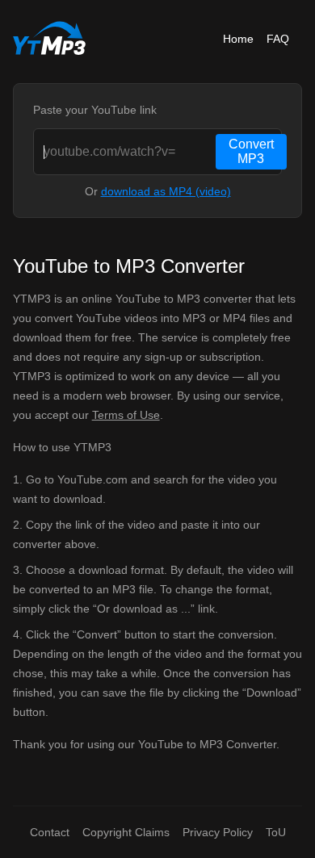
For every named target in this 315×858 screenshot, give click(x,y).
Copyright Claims (126, 832)
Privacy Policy (218, 832)
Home (238, 38)
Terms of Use (126, 414)
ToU (276, 832)
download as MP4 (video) (166, 191)
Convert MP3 (251, 151)
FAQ (278, 38)
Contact (49, 832)
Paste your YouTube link (95, 109)
